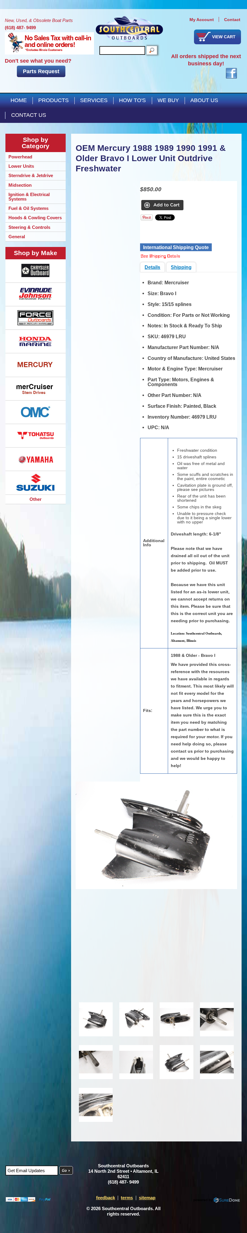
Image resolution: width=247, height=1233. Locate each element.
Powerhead (20, 156)
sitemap (147, 1197)
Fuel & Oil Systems (28, 208)
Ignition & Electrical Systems (29, 196)
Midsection (20, 185)
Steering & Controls (29, 227)
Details (152, 267)
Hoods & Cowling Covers (35, 217)
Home (19, 100)
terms (127, 1197)
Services (94, 100)
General (16, 236)
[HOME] (129, 29)
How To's (132, 100)
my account (201, 19)
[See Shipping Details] (160, 256)
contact (232, 19)
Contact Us (28, 115)
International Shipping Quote (176, 247)
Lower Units (21, 166)
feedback (105, 1197)
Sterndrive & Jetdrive (30, 175)
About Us (204, 100)
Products (53, 100)
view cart (224, 36)
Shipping (181, 267)
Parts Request (41, 71)
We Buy (168, 100)
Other (36, 499)
